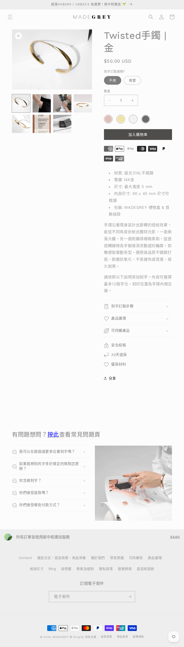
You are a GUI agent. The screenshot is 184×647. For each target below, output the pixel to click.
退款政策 (106, 636)
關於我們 (98, 558)
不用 (112, 80)
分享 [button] (112, 378)
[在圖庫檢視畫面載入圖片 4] (83, 103)
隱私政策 (106, 569)
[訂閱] (129, 596)
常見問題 (117, 558)
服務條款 (125, 569)
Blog (52, 569)
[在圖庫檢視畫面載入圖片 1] (21, 103)
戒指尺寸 (37, 569)
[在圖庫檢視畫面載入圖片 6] (42, 124)
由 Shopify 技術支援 (82, 637)
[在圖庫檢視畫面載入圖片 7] (62, 124)
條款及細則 (85, 569)
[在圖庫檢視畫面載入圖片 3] (62, 103)
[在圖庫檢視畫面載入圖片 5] (21, 124)
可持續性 (136, 558)
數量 (107, 91)
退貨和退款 (145, 569)
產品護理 (155, 558)
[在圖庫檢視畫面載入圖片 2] (42, 103)
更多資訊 (175, 537)
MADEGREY (60, 637)
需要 (132, 80)
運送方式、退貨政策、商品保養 (61, 558)
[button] (10, 17)
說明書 (66, 569)
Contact (25, 558)
